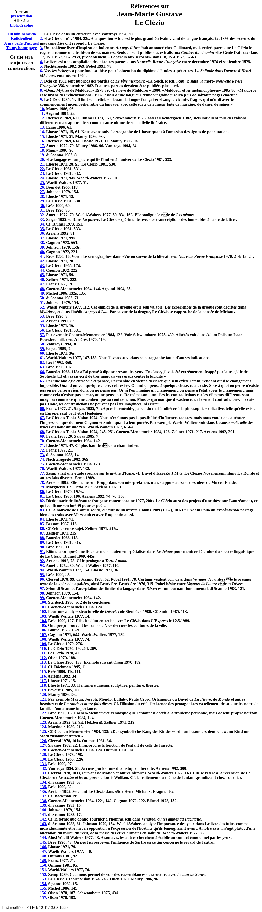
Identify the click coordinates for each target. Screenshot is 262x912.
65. (42, 381)
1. (41, 34)
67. (42, 418)
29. (42, 201)
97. (42, 588)
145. (43, 842)
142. (43, 819)
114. (43, 667)
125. (43, 731)
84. (42, 519)
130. (43, 759)
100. (43, 602)
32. (42, 215)
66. (42, 408)
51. (42, 302)
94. (42, 570)
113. (43, 662)
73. (42, 455)
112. (43, 657)
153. (43, 879)
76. (42, 468)
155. (43, 888)
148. (43, 856)
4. (41, 61)
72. (42, 450)
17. (42, 146)
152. (43, 874)
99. (42, 598)
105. (43, 625)
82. (42, 501)
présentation (21, 16)
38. (42, 242)
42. (42, 261)
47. (42, 284)
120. (43, 694)
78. (42, 482)
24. (42, 178)
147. (43, 851)
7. (41, 81)
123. (43, 722)
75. (42, 464)
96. (42, 579)
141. (43, 814)
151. (43, 870)
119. (43, 690)
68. (42, 431)
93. (42, 565)
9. (41, 99)
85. (42, 524)
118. (43, 685)
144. (43, 837)
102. (43, 611)
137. (43, 796)
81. (42, 496)
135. (43, 787)
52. (42, 307)
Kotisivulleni (21, 38)
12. (42, 118)
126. (43, 741)
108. (43, 639)
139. (43, 805)
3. (41, 48)
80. (42, 491)
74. (42, 459)
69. (42, 436)
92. (42, 561)
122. (43, 713)
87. (42, 533)
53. (42, 316)
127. (43, 745)
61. (42, 358)
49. (42, 293)
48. (42, 288)
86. (42, 528)
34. (42, 224)
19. (42, 155)
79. (42, 487)
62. (42, 362)
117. (43, 681)
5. (41, 66)
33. (42, 219)
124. (43, 727)
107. (43, 634)
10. (42, 109)
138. (43, 800)
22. (42, 169)
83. (42, 510)
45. (42, 275)
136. (43, 791)
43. (42, 265)
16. (42, 141)
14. (42, 132)
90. (42, 547)
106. (43, 630)
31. (42, 210)
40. (42, 252)
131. (43, 764)
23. (42, 173)
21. (42, 164)
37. (42, 238)
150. (43, 865)
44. (42, 270)
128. (43, 750)
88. (42, 538)
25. (42, 182)
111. (43, 653)
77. (42, 473)
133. (43, 773)
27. (42, 192)
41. (42, 256)
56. (42, 330)
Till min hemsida (21, 34)
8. (41, 90)
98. (42, 593)
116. (43, 676)
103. (43, 616)
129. (43, 754)
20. (42, 159)
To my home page (21, 48)
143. (43, 824)
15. (42, 136)
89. (42, 542)
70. (42, 441)
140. (43, 810)
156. (43, 893)
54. (42, 321)
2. (41, 38)
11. (42, 113)
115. (43, 671)
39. (42, 247)
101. (43, 607)
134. (43, 782)
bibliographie (21, 25)
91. (42, 551)
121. (43, 699)
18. (42, 150)
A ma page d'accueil (21, 43)
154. (43, 884)
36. (42, 233)
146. (43, 847)
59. (42, 348)
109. (43, 644)
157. (43, 897)
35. (42, 229)
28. (42, 196)
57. (42, 335)
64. (42, 372)
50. (42, 298)
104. (43, 621)
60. (42, 353)
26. (42, 187)
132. (43, 768)
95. (42, 574)
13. (42, 127)
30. (42, 205)
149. (43, 860)
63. (42, 367)
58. (42, 344)
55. (42, 325)
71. (42, 445)
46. (42, 279)
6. (41, 71)
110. (43, 648)
